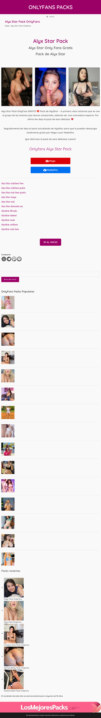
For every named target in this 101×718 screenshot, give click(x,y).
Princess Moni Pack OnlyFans (16, 645)
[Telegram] (9, 259)
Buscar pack (10, 279)
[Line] (19, 259)
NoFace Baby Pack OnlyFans (16, 668)
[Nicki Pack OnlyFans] (14, 610)
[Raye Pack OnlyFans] (14, 587)
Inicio (7, 26)
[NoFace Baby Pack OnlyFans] (14, 656)
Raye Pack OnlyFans (13, 599)
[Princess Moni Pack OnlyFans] (14, 633)
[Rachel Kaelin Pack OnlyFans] (14, 679)
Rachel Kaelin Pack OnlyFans (16, 691)
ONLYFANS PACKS (51, 7)
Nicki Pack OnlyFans (12, 622)
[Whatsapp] (4, 259)
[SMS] (14, 259)
